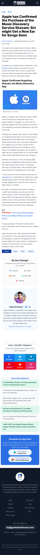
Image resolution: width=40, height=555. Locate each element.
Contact (10, 508)
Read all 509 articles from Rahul (20, 326)
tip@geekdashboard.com (20, 527)
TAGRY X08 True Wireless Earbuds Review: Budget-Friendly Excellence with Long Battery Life (19, 426)
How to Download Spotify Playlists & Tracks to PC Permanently (19, 417)
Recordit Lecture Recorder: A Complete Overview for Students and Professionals (17, 410)
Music (23, 251)
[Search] (37, 3)
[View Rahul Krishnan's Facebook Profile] (26, 307)
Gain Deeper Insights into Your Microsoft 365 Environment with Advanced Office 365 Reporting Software (19, 400)
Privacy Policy (30, 508)
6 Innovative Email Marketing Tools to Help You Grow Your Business (20, 391)
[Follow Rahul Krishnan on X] (30, 307)
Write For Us (10, 511)
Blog (10, 500)
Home (4, 12)
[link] (26, 307)
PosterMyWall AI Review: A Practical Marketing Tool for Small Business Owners (19, 383)
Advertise (29, 500)
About (10, 504)
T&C (29, 511)
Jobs (29, 504)
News (10, 12)
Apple (15, 251)
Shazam (30, 251)
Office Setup (10, 515)
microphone (6, 177)
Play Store (5, 68)
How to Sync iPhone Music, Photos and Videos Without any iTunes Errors (18, 215)
